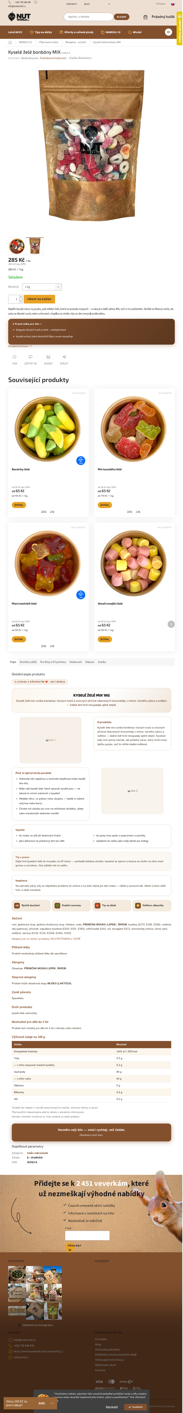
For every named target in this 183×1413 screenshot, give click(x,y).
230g (43, 511)
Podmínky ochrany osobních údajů (116, 1355)
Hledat (122, 16)
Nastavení (112, 1407)
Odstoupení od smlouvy (109, 1360)
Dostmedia (169, 1406)
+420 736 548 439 (24, 1346)
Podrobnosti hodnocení (53, 58)
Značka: (80, 58)
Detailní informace (18, 346)
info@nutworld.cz (25, 1340)
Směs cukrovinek (37, 1153)
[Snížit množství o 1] (21, 301)
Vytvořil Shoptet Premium (150, 1406)
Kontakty (71, 4)
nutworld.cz (21, 1357)
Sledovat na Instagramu (38, 1325)
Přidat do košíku (39, 299)
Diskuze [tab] (89, 662)
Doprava (100, 1370)
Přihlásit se (71, 1247)
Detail (18, 504)
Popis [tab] (13, 662)
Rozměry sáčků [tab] (28, 662)
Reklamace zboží (105, 1365)
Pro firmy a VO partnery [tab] (53, 662)
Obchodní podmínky (107, 1350)
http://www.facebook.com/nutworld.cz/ (38, 1351)
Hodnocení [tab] (76, 662)
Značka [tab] (102, 662)
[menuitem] (15, 32)
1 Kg (52, 511)
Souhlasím (137, 1407)
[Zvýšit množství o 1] (21, 297)
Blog (87, 4)
